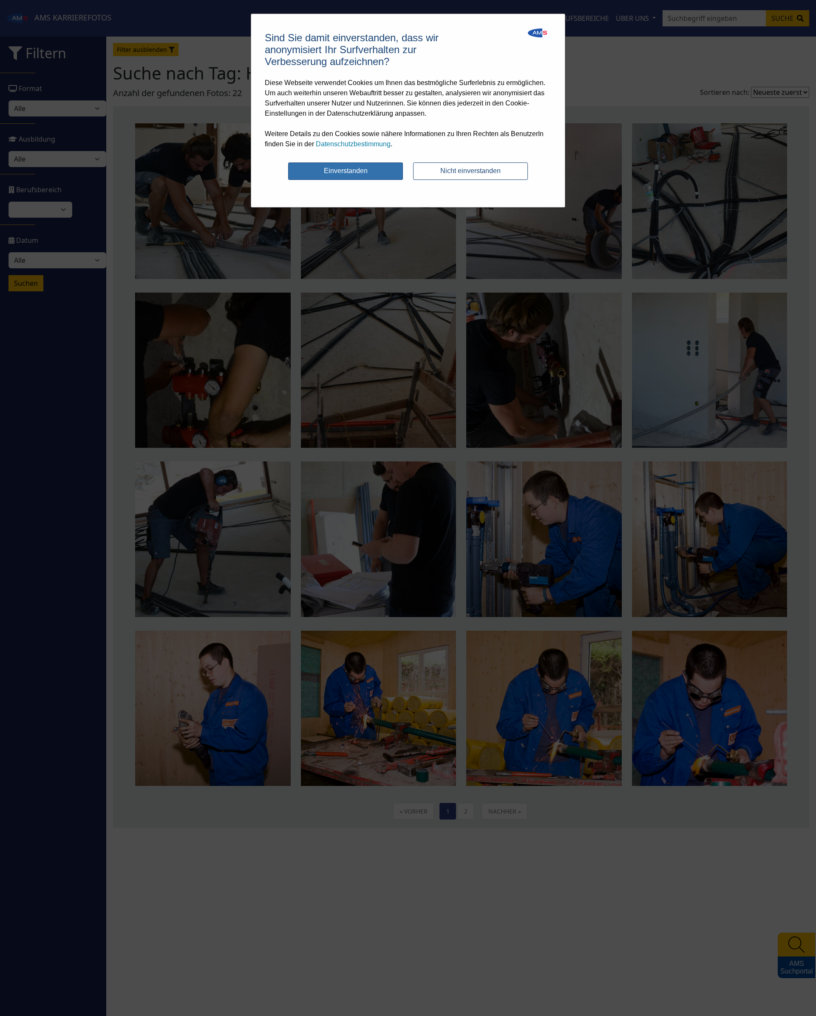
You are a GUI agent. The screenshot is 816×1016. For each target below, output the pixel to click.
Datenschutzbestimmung (353, 144)
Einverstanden (346, 170)
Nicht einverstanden (470, 170)
